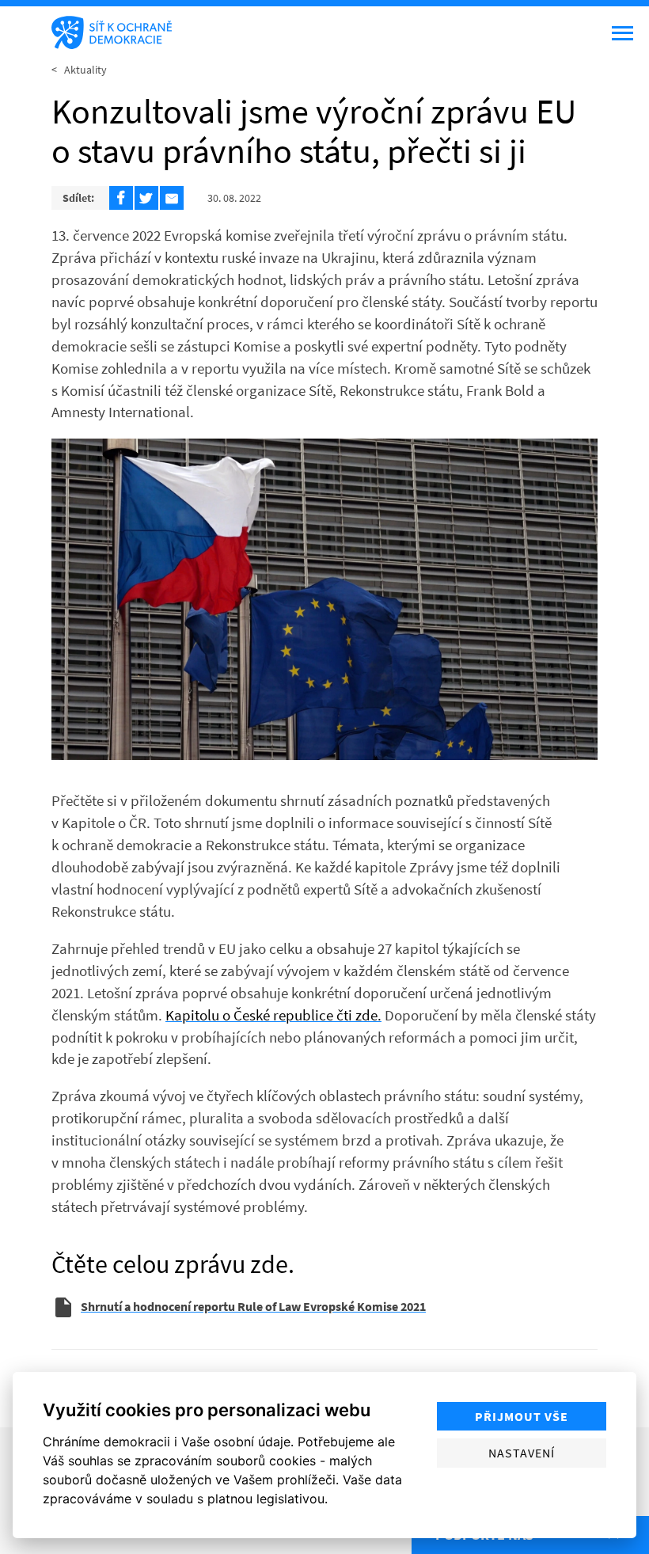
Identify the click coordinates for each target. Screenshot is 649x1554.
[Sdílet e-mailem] (172, 198)
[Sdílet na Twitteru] (146, 198)
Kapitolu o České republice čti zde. (273, 1014)
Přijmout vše (521, 1416)
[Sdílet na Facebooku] (121, 198)
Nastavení (521, 1453)
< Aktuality (79, 70)
